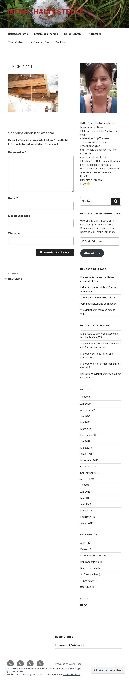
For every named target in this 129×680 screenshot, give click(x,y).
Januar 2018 (86, 523)
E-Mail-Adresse (20, 215)
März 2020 (86, 428)
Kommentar (17, 152)
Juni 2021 (85, 416)
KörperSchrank (73, 33)
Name (13, 198)
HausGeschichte (18, 33)
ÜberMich (85, 586)
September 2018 (89, 472)
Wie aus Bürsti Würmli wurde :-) (97, 297)
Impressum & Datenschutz (70, 645)
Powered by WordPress (68, 663)
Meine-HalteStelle (46, 11)
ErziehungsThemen (46, 33)
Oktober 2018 (88, 466)
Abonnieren (92, 253)
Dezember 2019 (89, 435)
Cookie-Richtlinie (71, 674)
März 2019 (86, 447)
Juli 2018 (85, 485)
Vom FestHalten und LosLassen (98, 303)
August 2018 (87, 479)
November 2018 (89, 460)
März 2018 (86, 510)
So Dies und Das (89, 574)
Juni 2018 (85, 491)
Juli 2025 (85, 397)
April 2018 (85, 504)
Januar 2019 (86, 453)
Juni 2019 (85, 441)
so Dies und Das (40, 42)
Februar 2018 (87, 516)
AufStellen (95, 33)
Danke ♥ (60, 42)
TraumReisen (16, 42)
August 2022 (87, 410)
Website (14, 233)
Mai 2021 (85, 422)
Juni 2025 (85, 403)
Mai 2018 (85, 498)
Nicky (83, 353)
